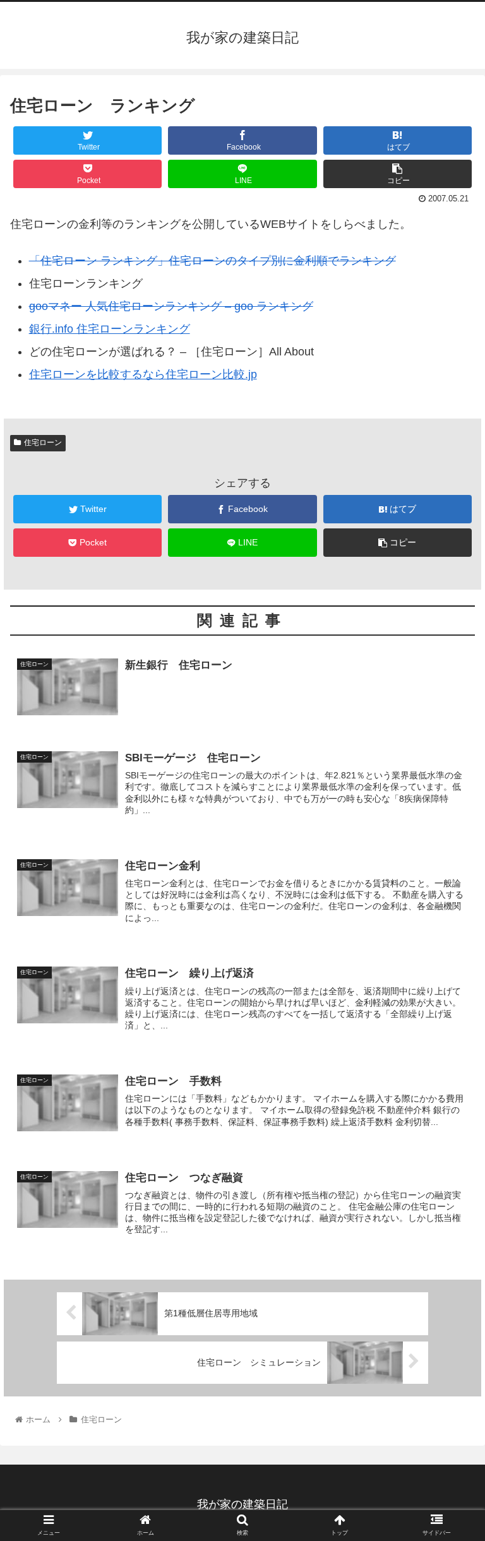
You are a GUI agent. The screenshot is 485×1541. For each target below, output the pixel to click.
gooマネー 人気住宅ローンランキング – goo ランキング (171, 306)
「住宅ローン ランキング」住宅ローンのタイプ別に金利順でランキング (212, 260)
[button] (448, 1203)
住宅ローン (43, 442)
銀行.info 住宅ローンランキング (109, 329)
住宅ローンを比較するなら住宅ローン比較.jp (143, 374)
